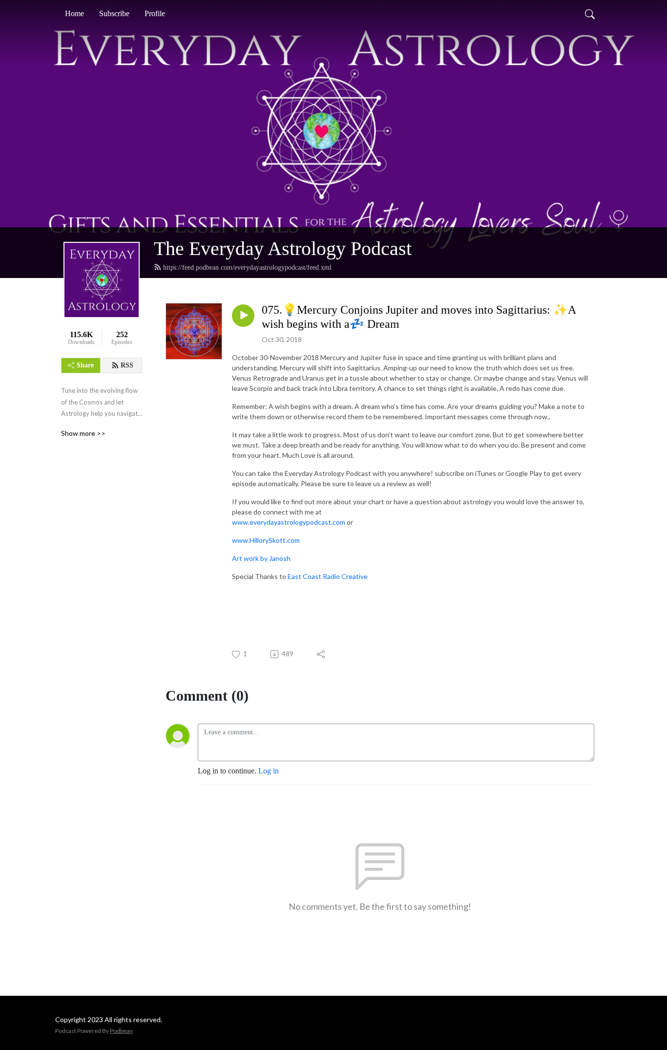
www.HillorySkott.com (266, 540)
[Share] (321, 654)
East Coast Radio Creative (328, 576)
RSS (127, 365)
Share (85, 365)
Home (74, 13)
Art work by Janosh (261, 558)
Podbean (121, 1030)
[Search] (590, 13)
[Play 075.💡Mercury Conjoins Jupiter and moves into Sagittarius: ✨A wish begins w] (243, 315)
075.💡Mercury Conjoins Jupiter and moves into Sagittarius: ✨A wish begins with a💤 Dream (419, 316)
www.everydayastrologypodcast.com (288, 522)
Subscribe (114, 13)
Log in (268, 771)
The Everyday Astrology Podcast (283, 248)
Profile (155, 13)
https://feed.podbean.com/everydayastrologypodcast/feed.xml (247, 267)
